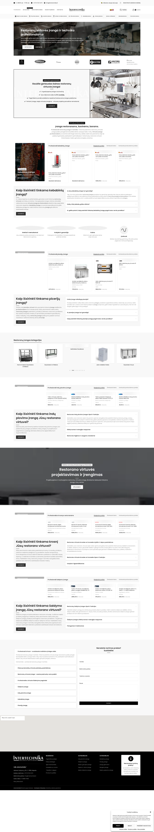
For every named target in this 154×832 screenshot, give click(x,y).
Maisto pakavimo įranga (106, 770)
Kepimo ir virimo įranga (84, 767)
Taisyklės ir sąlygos (51, 770)
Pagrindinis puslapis (51, 759)
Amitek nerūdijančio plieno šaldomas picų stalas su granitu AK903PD (80, 282)
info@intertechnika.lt (30, 776)
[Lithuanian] (111, 10)
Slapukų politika (123, 829)
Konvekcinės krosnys (76, 528)
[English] (113, 10)
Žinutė (81, 683)
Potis (50, 178)
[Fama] (22, 62)
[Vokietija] (77, 62)
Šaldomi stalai (99, 592)
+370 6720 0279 (28, 773)
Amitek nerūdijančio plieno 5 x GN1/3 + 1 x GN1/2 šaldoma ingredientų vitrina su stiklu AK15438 (127, 591)
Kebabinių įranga (104, 759)
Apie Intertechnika (51, 764)
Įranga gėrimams (104, 764)
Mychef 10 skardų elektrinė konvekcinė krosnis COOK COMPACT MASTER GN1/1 (79, 526)
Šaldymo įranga (82, 762)
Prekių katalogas (50, 762)
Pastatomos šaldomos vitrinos (56, 592)
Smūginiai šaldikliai (76, 592)
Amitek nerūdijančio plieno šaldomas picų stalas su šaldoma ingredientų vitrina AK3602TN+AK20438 (57, 266)
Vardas (81, 662)
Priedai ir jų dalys (76, 400)
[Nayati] (114, 62)
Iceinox (73, 594)
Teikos (49, 402)
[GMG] (40, 62)
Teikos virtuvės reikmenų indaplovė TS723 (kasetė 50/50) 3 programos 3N (57, 398)
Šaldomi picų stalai (54, 267)
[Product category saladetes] (51, 347)
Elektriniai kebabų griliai (55, 176)
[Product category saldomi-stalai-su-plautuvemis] (103, 355)
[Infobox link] (36, 3)
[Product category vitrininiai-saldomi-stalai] (77, 355)
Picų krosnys (99, 285)
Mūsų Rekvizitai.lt (18, 781)
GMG (97, 287)
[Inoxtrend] (59, 62)
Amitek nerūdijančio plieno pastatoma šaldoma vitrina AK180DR (56, 590)
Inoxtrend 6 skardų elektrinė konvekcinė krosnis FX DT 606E (128, 525)
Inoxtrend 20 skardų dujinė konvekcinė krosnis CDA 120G (103, 525)
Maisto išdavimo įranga (84, 770)
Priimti (118, 826)
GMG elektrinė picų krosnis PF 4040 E (127, 264)
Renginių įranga (104, 767)
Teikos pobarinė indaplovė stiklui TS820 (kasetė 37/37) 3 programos (104, 398)
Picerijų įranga (103, 762)
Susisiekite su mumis (52, 767)
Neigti (130, 826)
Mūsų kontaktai (141, 829)
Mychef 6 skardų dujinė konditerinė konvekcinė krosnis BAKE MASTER (57, 526)
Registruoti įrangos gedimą (131, 3)
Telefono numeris (84, 676)
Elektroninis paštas (84, 669)
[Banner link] (30, 162)
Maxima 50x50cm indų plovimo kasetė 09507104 (128, 397)
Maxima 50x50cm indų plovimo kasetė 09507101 (80, 397)
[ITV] (95, 62)
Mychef (50, 530)
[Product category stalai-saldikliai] (25, 355)
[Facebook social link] (120, 3)
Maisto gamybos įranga (84, 764)
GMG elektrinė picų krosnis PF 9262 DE (104, 282)
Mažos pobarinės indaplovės (102, 400)
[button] (151, 812)
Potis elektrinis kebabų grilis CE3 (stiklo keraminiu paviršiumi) (127, 156)
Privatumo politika (132, 829)
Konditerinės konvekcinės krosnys (57, 528)
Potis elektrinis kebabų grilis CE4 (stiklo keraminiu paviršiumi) (104, 156)
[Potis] (132, 62)
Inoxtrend (97, 530)
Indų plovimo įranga (83, 759)
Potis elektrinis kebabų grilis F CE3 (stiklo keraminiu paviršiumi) (80, 156)
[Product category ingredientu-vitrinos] (128, 355)
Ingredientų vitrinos (124, 592)
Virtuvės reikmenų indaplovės (55, 400)
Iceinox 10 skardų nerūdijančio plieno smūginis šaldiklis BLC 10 (80, 589)
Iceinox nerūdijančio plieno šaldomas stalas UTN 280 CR (103, 589)
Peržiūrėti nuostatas (144, 826)
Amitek (50, 269)
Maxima (73, 402)
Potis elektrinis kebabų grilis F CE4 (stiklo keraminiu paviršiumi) (57, 174)
